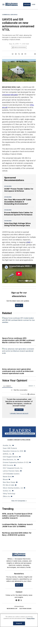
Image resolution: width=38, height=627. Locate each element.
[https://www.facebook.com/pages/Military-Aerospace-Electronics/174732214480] (16, 600)
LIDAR (28, 242)
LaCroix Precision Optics (11, 471)
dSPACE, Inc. (7, 454)
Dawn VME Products (10, 448)
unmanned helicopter (10, 95)
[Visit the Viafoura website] (31, 394)
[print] (35, 54)
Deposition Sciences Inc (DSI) (13, 451)
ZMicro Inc (6, 496)
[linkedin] (16, 54)
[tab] (7, 386)
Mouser (5, 479)
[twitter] (19, 54)
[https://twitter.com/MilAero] (21, 600)
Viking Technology (9, 493)
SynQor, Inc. (7, 491)
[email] (25, 54)
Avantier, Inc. (7, 445)
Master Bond (7, 476)
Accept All (19, 623)
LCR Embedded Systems (11, 474)
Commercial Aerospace (9, 14)
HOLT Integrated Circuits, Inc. (13, 468)
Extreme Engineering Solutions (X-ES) (16, 462)
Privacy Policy (31, 618)
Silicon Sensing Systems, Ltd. (13, 488)
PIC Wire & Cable (8, 485)
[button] (3, 4)
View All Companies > (19, 501)
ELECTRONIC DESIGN (25, 608)
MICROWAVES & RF (12, 608)
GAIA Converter (8, 465)
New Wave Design (9, 482)
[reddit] (22, 54)
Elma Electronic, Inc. (10, 459)
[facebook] (13, 54)
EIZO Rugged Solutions (10, 457)
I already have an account (19, 413)
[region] (19, 390)
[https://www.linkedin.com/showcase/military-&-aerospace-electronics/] (19, 600)
